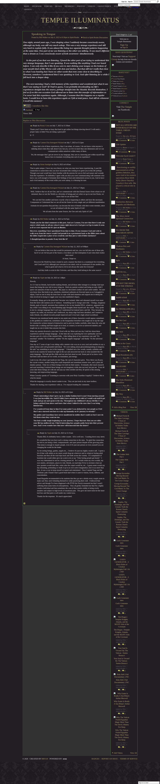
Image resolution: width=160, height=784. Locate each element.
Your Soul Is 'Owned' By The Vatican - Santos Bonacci (122, 661)
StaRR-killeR (121, 297)
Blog (123, 83)
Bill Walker (43, 37)
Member (121, 76)
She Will (119, 332)
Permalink (31, 126)
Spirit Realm (74, 37)
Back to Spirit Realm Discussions (95, 37)
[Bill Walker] (26, 39)
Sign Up (124, 1)
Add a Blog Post (120, 407)
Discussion (124, 88)
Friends (121, 81)
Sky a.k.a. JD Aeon (129, 136)
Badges (95, 759)
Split (118, 260)
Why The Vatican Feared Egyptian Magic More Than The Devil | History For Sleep (122, 735)
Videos (125, 93)
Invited (115, 79)
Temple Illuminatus (80, 20)
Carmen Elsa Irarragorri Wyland (52, 143)
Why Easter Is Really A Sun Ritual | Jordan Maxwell (122, 703)
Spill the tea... (121, 272)
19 (122, 152)
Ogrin (42, 278)
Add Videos (118, 753)
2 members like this (40, 106)
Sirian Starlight (45, 164)
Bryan (125, 147)
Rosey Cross (45, 126)
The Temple (126, 107)
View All (133, 407)
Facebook (29, 110)
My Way (119, 394)
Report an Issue (110, 759)
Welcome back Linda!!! (126, 156)
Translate (135, 7)
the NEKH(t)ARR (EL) (125, 309)
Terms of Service (129, 759)
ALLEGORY (121, 366)
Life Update (121, 144)
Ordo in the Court (123, 343)
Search (158, 1)
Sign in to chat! (143, 782)
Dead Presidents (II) (124, 355)
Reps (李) (126, 263)
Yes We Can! (121, 320)
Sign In (130, 1)
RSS (24, 504)
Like (28, 106)
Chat (123, 91)
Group (124, 86)
